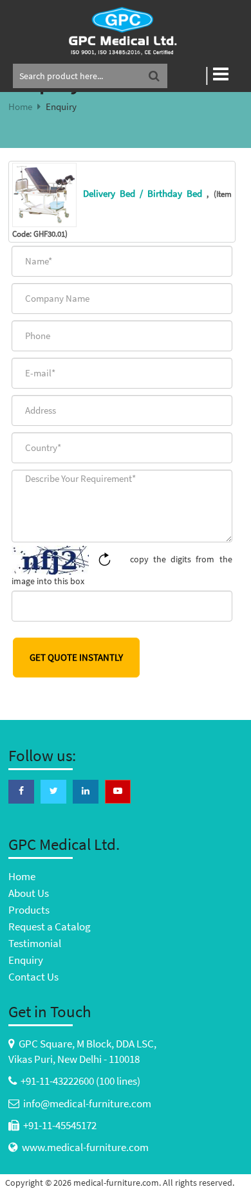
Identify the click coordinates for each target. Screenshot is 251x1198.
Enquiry (25, 960)
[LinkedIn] (85, 791)
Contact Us (33, 977)
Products (29, 910)
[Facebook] (21, 791)
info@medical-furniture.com (87, 1103)
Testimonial (34, 943)
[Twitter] (53, 791)
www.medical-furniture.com (85, 1147)
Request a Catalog (49, 926)
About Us (28, 893)
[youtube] (118, 791)
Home (20, 106)
